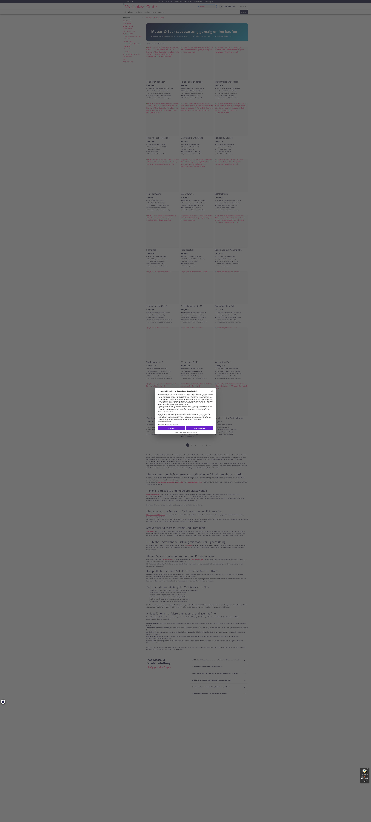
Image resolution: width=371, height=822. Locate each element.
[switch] (365, 781)
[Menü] (368, 769)
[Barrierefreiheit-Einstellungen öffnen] (3, 702)
